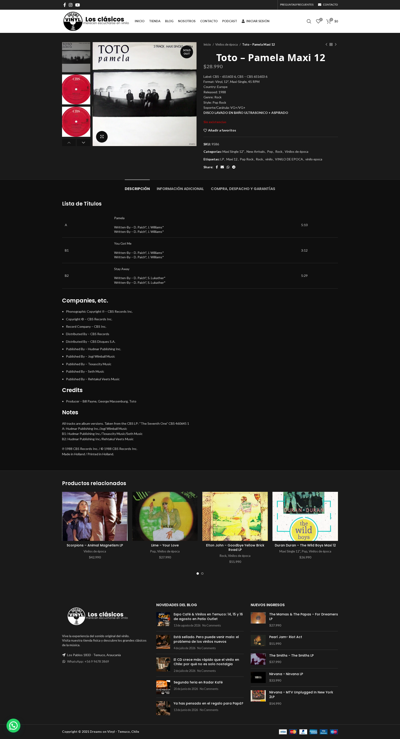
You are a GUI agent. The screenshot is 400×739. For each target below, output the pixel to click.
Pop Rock (246, 159)
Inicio (207, 44)
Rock (278, 151)
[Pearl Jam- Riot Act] (258, 640)
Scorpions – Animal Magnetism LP (95, 545)
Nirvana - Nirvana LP (286, 674)
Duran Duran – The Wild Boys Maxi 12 (305, 545)
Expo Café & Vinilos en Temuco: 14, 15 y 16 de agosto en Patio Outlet (208, 616)
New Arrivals (256, 151)
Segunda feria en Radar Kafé (198, 682)
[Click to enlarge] (102, 137)
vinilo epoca (313, 159)
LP (222, 159)
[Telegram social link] (234, 167)
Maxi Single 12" (233, 151)
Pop (270, 151)
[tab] (137, 186)
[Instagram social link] (70, 4)
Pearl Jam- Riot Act (285, 637)
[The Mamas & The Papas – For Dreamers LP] (258, 620)
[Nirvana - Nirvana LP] (258, 677)
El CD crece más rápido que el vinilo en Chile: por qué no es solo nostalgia (206, 662)
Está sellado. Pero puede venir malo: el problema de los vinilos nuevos (206, 639)
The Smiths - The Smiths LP (291, 655)
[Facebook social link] (64, 4)
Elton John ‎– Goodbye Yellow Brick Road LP (235, 547)
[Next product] (335, 44)
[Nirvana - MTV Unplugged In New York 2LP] (258, 698)
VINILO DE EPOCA (289, 159)
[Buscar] (309, 21)
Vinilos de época (226, 44)
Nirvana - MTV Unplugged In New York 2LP (301, 694)
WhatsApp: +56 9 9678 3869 (88, 661)
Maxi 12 (232, 159)
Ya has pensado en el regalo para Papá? (208, 703)
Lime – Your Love (165, 545)
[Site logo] (96, 21)
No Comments (211, 625)
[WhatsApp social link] (228, 167)
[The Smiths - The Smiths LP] (258, 659)
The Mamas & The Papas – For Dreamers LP (303, 616)
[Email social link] (222, 167)
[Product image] (95, 516)
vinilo (269, 159)
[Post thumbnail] (163, 620)
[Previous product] (326, 44)
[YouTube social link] (77, 4)
